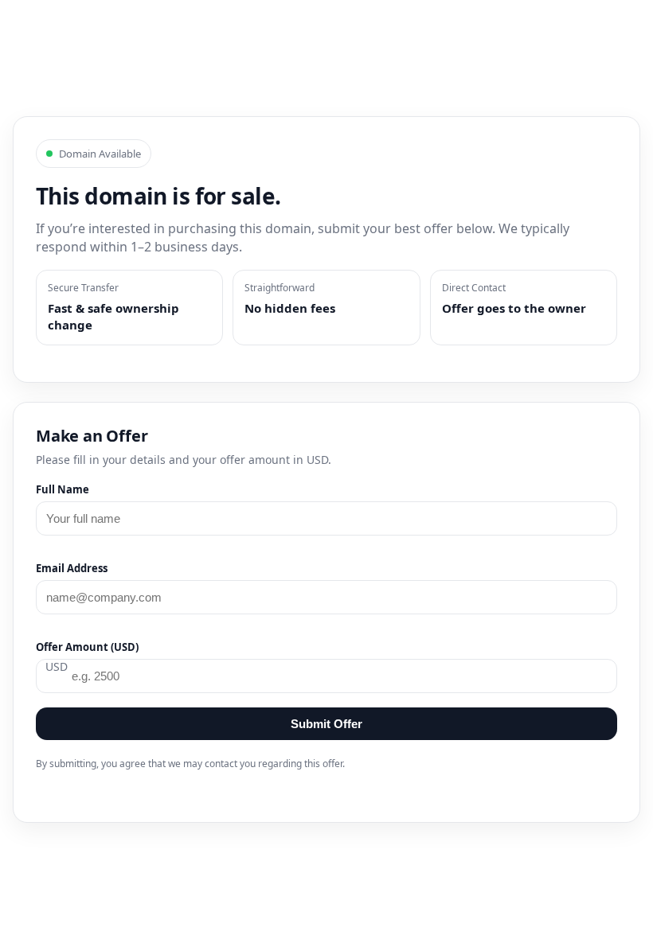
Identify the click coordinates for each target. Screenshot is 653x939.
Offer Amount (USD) (87, 647)
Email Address (72, 568)
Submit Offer (326, 724)
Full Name (62, 489)
